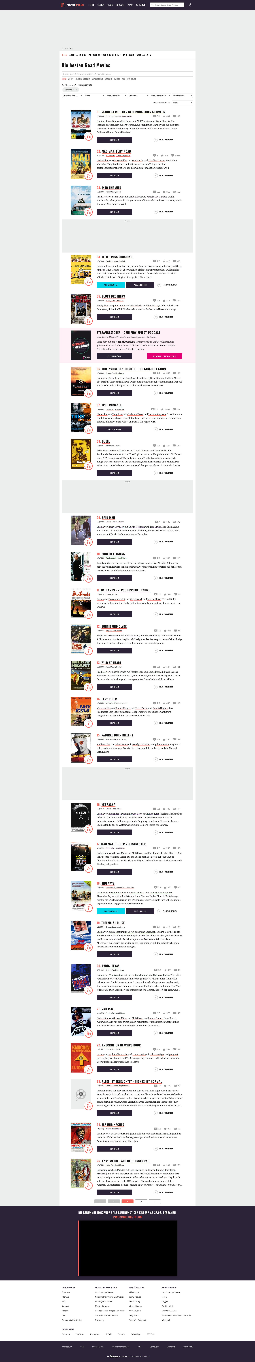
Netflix (79, 78)
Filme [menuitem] (91, 4)
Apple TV (86, 78)
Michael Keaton (135, 1306)
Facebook (66, 1334)
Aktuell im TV (144, 54)
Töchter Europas (102, 1306)
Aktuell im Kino (77, 54)
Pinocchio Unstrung (127, 1217)
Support (65, 1306)
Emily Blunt (134, 1315)
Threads (121, 1334)
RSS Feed (151, 1334)
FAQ (63, 1301)
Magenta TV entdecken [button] (163, 356)
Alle (64, 54)
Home (64, 48)
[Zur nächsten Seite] (141, 1201)
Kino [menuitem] (130, 4)
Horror (117, 78)
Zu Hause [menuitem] (140, 4)
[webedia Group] (127, 1357)
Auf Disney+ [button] (109, 284)
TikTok (108, 1334)
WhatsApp (136, 1334)
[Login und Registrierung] (190, 5)
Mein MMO (188, 1346)
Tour (64, 1315)
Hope (164, 1297)
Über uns (66, 1292)
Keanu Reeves (135, 1297)
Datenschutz (97, 1346)
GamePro (171, 1346)
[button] (165, 139)
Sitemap (65, 1297)
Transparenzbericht (120, 1346)
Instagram (94, 1334)
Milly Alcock (134, 1292)
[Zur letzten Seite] (155, 1201)
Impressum (67, 1346)
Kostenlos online (129, 78)
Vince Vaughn (135, 1310)
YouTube (80, 1334)
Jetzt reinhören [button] (114, 356)
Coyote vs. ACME (169, 1310)
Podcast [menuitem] (120, 4)
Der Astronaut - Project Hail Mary (109, 1310)
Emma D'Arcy (134, 1301)
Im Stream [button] (114, 139)
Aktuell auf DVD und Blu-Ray (105, 54)
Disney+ (71, 78)
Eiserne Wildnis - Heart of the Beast (177, 1315)
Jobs (139, 1346)
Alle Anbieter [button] (140, 284)
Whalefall (166, 1320)
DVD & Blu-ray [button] (114, 429)
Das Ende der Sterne (104, 1292)
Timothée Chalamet (137, 1320)
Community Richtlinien (72, 1320)
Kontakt (65, 1310)
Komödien (108, 78)
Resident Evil (167, 1306)
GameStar (154, 1346)
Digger (165, 1301)
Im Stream (128, 54)
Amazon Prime (97, 78)
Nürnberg (99, 1320)
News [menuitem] (110, 4)
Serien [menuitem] (100, 4)
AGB (82, 1346)
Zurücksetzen (84, 85)
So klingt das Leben (103, 1301)
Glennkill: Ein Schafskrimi (106, 1315)
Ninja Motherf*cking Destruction (109, 1297)
